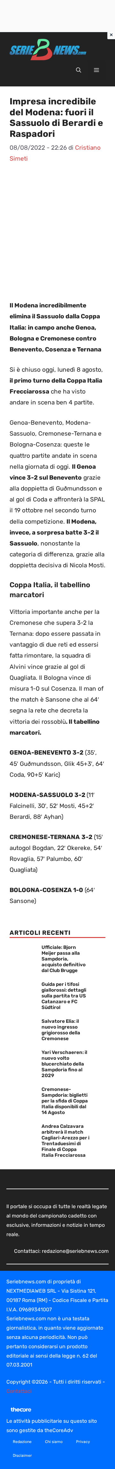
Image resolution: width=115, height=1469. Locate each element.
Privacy (83, 1441)
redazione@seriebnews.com (75, 1251)
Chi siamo (54, 1441)
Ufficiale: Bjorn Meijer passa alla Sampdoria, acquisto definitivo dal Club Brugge (64, 958)
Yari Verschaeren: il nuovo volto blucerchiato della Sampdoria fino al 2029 (64, 1063)
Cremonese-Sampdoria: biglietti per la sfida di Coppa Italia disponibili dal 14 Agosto (65, 1100)
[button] (79, 70)
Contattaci (19, 1391)
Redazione (22, 1441)
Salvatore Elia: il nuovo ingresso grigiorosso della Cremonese (61, 1029)
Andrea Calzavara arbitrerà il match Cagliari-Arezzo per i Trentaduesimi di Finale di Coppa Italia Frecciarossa (65, 1140)
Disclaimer (22, 1455)
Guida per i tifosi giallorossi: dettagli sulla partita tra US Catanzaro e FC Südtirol (64, 995)
